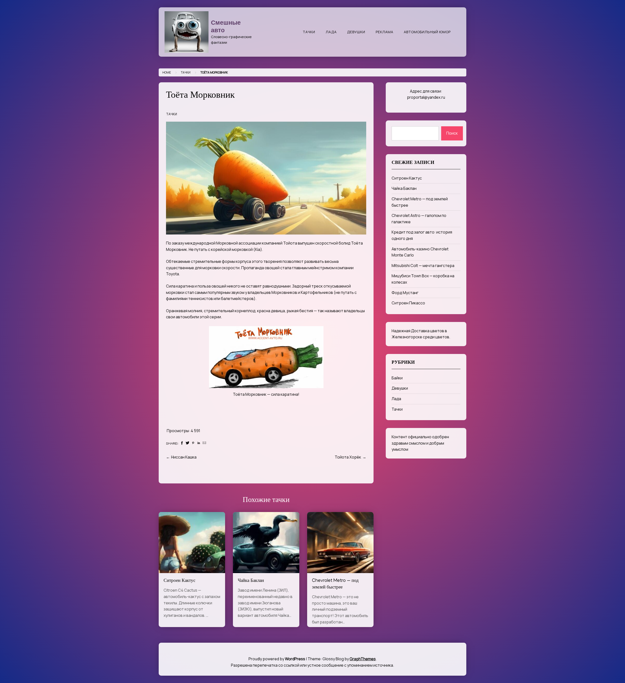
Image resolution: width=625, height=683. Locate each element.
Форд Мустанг (405, 292)
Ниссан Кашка (184, 457)
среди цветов (436, 337)
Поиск (452, 133)
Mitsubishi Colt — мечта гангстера (423, 265)
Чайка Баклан (251, 581)
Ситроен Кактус (179, 581)
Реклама (384, 32)
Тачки (309, 32)
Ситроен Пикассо (408, 303)
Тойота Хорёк (348, 457)
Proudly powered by (277, 659)
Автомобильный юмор (427, 32)
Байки (397, 378)
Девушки (356, 32)
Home (166, 72)
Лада (331, 32)
